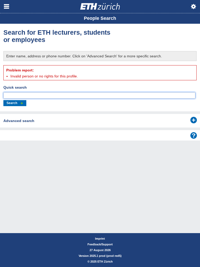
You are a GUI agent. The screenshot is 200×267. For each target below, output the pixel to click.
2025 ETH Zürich (101, 261)
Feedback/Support (100, 244)
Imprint (100, 238)
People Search (100, 18)
